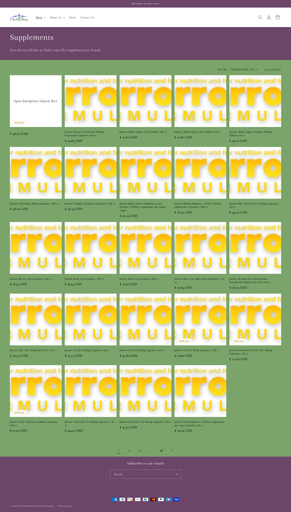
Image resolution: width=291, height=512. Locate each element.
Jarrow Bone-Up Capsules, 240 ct (139, 278)
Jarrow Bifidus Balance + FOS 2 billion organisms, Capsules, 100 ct (197, 205)
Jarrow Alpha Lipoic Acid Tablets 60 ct (197, 131)
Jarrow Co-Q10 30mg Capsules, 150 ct (196, 350)
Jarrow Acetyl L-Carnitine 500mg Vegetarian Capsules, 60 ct (84, 133)
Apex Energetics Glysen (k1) (35, 101)
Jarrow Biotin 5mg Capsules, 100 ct (31, 278)
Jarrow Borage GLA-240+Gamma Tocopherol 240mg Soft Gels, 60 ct (249, 280)
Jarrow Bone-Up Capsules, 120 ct (84, 278)
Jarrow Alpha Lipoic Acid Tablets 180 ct (143, 131)
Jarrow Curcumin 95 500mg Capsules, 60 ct (145, 421)
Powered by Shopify (43, 505)
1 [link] (118, 450)
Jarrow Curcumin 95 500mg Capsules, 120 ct (89, 423)
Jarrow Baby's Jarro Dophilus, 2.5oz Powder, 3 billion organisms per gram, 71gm (143, 207)
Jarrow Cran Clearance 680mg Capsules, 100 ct (34, 423)
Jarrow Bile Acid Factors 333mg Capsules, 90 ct (254, 205)
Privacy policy (64, 505)
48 (161, 450)
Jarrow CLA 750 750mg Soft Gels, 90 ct (32, 350)
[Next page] (172, 450)
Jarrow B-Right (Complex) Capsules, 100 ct (90, 203)
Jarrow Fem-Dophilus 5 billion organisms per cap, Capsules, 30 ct (199, 423)
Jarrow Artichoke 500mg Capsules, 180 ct (34, 203)
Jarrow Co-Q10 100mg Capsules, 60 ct (87, 350)
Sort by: (222, 69)
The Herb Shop (25, 505)
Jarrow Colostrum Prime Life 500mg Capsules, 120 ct (250, 352)
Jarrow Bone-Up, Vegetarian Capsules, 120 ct (199, 280)
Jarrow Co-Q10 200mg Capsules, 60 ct (142, 350)
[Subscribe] (176, 474)
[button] (40, 17)
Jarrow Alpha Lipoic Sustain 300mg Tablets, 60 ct (250, 133)
